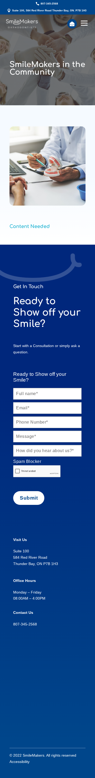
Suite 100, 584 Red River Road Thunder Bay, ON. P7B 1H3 (49, 10)
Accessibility (20, 762)
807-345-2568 (49, 3)
